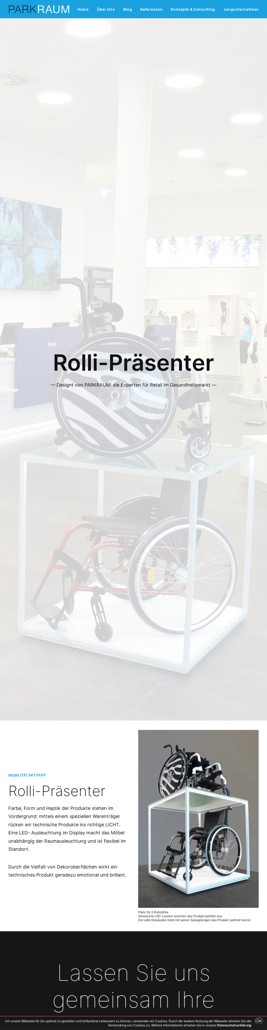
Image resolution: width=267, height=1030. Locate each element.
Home (83, 9)
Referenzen (151, 9)
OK (259, 1021)
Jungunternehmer (241, 9)
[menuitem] (83, 9)
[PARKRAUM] (39, 9)
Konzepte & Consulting (193, 9)
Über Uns (106, 9)
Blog (127, 9)
